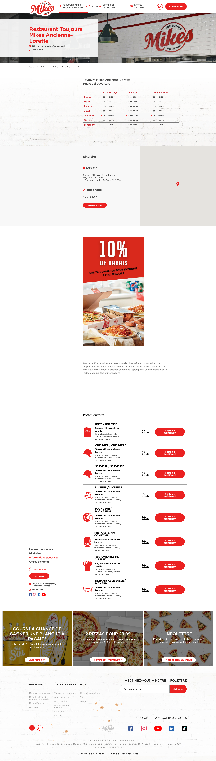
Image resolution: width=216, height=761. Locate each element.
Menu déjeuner (36, 703)
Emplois (84, 697)
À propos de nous (63, 697)
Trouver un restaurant (65, 693)
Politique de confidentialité (122, 754)
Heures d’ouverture (41, 549)
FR (32, 727)
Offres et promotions (90, 693)
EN (160, 6)
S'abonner (178, 689)
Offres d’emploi (39, 561)
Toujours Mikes (34, 67)
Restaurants (47, 67)
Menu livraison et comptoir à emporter (39, 698)
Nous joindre (60, 701)
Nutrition (33, 707)
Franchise (59, 711)
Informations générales (43, 557)
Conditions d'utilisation (91, 754)
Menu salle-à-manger (39, 693)
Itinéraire (35, 553)
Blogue (83, 701)
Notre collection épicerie (62, 706)
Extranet (58, 716)
